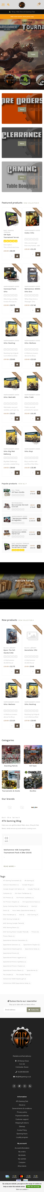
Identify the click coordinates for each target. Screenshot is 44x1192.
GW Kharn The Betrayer (23, 893)
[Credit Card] (7, 1176)
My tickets (22, 1155)
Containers (7, 893)
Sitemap (22, 1126)
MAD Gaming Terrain (11, 927)
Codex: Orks (29, 233)
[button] (2, 54)
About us (22, 1105)
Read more (9, 866)
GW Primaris (8, 897)
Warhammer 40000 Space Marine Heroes (16, 983)
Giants (6, 910)
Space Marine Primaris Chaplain (14, 966)
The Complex (8, 974)
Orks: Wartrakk (9, 397)
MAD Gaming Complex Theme (13, 923)
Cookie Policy (22, 1130)
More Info (28, 590)
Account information (22, 1148)
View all (22, 484)
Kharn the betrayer (9, 915)
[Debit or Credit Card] (14, 1176)
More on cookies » (22, 1189)
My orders (22, 1152)
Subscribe (35, 1010)
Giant (34, 906)
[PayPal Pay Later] (35, 1176)
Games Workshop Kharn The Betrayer (15, 906)
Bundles (27, 771)
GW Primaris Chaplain (11, 902)
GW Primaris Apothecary (25, 897)
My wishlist (22, 1159)
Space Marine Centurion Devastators (15, 940)
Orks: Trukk (29, 397)
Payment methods (22, 1116)
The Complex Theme (23, 974)
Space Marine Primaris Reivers (13, 970)
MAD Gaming (32, 915)
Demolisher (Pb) (31, 650)
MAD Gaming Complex (11, 919)
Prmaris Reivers (9, 936)
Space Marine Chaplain (31, 945)
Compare (22, 1162)
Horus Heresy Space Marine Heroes (23, 910)
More (22, 109)
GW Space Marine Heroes (31, 902)
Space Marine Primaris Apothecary (14, 962)
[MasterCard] (21, 1176)
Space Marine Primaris (11, 953)
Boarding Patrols (8, 746)
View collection (31, 203)
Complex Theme (33, 889)
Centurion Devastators (11, 885)
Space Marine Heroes (32, 949)
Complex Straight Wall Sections (13, 889)
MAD (21, 915)
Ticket (33, 54)
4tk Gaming (29, 880)
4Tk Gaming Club (22, 1101)
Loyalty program (22, 1137)
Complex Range (28, 885)
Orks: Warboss (30, 343)
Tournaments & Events (10, 771)
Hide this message (33, 1186)
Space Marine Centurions (11, 945)
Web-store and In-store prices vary (22, 16)
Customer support (22, 1119)
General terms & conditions (22, 1108)
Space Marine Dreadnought (12, 949)
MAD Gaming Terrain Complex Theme (15, 932)
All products (22, 1166)
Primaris (35, 932)
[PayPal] (28, 1176)
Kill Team (27, 746)
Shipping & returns (22, 1123)
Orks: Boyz (29, 451)
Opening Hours (22, 1134)
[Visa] (18, 1180)
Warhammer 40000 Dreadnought (14, 979)
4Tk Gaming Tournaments (12, 880)
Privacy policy (22, 1112)
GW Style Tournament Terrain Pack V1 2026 (11, 237)
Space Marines (32, 970)
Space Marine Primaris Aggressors (14, 957)
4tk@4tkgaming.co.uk (23, 1077)
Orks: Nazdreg (9, 343)
